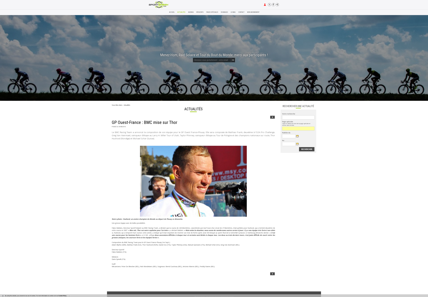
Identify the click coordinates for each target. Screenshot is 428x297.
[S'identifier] (265, 4)
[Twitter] (269, 5)
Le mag (233, 12)
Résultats (200, 12)
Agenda (191, 12)
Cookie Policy (62, 295)
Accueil (172, 12)
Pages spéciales (212, 12)
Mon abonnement (253, 12)
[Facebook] (273, 5)
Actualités (181, 12)
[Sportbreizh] (153, 12)
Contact (241, 12)
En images (224, 12)
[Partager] (277, 5)
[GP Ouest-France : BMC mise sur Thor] (193, 181)
